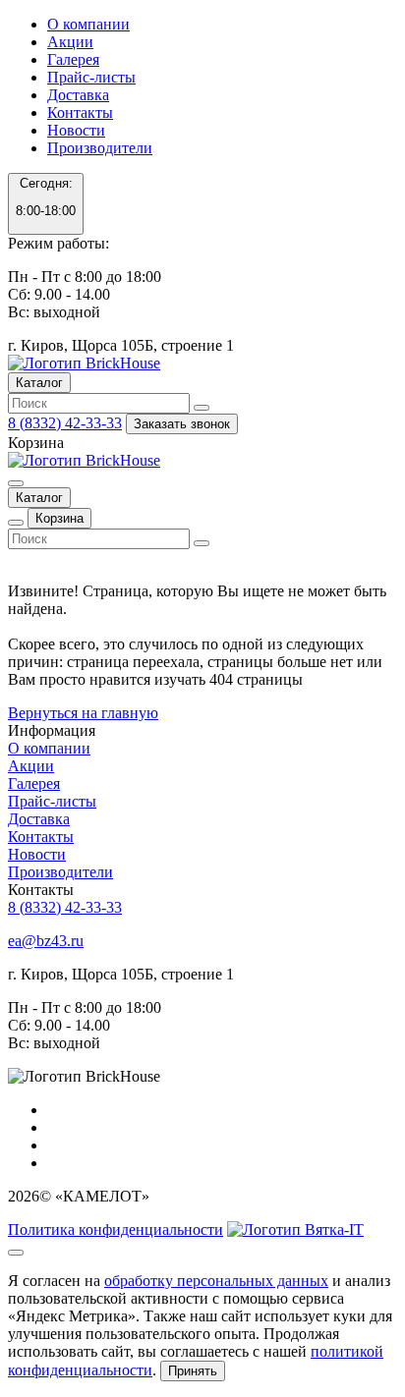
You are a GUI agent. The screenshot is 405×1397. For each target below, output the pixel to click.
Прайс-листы (91, 77)
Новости (76, 130)
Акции (70, 41)
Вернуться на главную (83, 712)
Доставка (78, 94)
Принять (192, 1371)
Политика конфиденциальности (115, 1229)
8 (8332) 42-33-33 (65, 423)
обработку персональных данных (216, 1280)
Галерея (73, 59)
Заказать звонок (182, 424)
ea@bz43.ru (46, 940)
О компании (88, 24)
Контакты (80, 112)
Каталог (39, 382)
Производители (99, 148)
